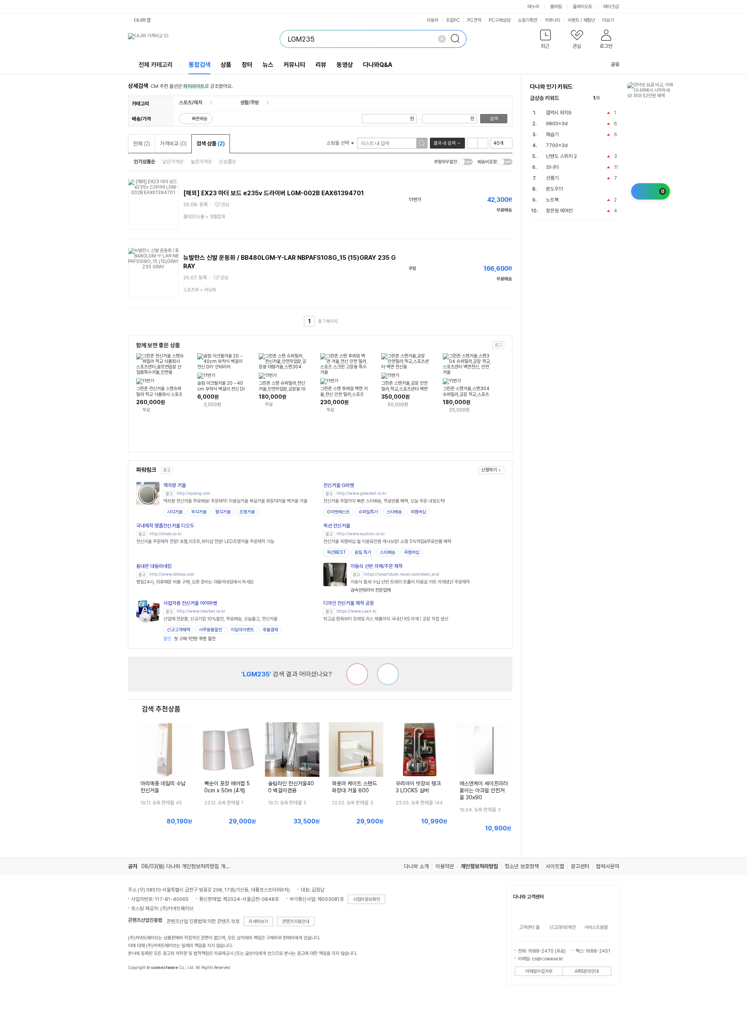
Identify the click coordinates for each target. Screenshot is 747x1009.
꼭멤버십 (418, 512)
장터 (247, 64)
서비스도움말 (596, 927)
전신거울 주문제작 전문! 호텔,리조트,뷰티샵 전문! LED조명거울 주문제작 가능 (205, 541)
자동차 (432, 20)
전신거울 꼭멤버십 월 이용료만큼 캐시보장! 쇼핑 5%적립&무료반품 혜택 (387, 541)
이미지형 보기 (483, 143)
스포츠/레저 (190, 102)
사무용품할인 (210, 629)
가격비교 (173, 143)
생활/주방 (249, 102)
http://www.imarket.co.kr (201, 611)
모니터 (552, 167)
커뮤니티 (552, 20)
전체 (141, 143)
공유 (615, 64)
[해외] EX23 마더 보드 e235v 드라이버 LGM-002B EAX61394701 (273, 193)
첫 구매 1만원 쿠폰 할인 (189, 638)
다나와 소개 (416, 866)
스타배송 (394, 512)
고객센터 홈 (529, 927)
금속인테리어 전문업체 (371, 590)
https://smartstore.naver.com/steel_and (401, 574)
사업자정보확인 (366, 899)
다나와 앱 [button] (142, 20)
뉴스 (268, 64)
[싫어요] (357, 674)
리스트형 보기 (472, 143)
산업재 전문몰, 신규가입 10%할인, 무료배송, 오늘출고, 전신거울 (220, 619)
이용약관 (444, 866)
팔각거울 (223, 512)
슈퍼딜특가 (368, 512)
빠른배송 (199, 118)
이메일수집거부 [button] (538, 971)
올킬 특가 (362, 552)
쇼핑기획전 (527, 20)
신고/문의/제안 (562, 927)
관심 (225, 204)
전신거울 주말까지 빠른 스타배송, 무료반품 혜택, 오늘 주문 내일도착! (384, 501)
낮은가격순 (173, 162)
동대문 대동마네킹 (154, 566)
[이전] (607, 98)
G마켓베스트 (338, 512)
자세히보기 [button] (258, 921)
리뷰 (321, 64)
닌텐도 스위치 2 (561, 156)
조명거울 (247, 512)
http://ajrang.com (193, 493)
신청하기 (489, 470)
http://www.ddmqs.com (171, 574)
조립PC (453, 20)
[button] (545, 41)
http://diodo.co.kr (165, 533)
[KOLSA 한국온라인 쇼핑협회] (142, 985)
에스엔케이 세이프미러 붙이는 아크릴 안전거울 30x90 (483, 790)
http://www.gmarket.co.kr (361, 493)
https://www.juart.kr (357, 611)
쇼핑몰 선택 (338, 143)
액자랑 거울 (174, 485)
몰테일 (556, 6)
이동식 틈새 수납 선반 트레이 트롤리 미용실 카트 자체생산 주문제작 (410, 582)
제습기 (552, 134)
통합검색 (199, 64)
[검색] (457, 38)
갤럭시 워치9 (559, 113)
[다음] (616, 98)
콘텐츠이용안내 (295, 921)
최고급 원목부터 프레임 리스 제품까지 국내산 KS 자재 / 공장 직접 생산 (385, 619)
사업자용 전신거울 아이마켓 (190, 603)
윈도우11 (554, 189)
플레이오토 (582, 6)
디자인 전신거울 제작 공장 (348, 603)
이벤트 (573, 20)
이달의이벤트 (242, 629)
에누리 (533, 6)
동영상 (345, 64)
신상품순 (227, 162)
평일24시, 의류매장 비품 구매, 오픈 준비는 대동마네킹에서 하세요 (195, 582)
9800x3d (557, 123)
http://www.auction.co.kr (361, 533)
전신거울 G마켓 (338, 485)
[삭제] (442, 39)
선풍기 (552, 178)
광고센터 (580, 866)
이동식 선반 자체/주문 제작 (377, 566)
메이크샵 (611, 6)
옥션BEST (336, 552)
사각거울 (174, 512)
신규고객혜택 (178, 629)
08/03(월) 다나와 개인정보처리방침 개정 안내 (191, 866)
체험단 (589, 20)
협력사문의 (607, 866)
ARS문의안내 (587, 971)
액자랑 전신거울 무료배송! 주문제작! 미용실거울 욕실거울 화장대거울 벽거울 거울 (235, 501)
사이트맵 (554, 866)
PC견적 (474, 20)
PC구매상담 (499, 20)
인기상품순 (144, 162)
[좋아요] (388, 674)
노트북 (552, 200)
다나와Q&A (377, 64)
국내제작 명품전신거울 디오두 (165, 526)
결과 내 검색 (444, 143)
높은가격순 (201, 162)
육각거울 (199, 512)
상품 (226, 64)
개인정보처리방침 (479, 866)
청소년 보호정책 (522, 866)
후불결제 (270, 629)
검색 (494, 118)
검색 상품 (210, 143)
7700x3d (557, 145)
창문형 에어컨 (559, 211)
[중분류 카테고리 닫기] (206, 102)
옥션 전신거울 (336, 526)
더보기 (608, 20)
